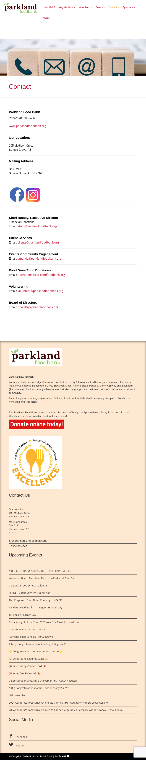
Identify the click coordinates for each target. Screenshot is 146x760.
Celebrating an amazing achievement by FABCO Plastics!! (43, 680)
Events (99, 7)
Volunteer (84, 7)
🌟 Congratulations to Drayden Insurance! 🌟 (36, 651)
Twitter (19, 745)
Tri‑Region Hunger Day (23, 614)
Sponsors (128, 7)
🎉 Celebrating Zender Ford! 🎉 (27, 666)
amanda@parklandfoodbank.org (39, 258)
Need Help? (49, 7)
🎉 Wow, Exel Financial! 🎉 (24, 673)
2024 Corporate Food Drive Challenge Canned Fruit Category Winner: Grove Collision (59, 702)
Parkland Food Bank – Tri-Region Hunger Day (35, 607)
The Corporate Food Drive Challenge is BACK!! (36, 600)
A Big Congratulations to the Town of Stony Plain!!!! (39, 688)
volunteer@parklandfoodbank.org (40, 291)
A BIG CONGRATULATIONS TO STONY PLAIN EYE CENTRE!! (43, 571)
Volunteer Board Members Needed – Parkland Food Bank (43, 578)
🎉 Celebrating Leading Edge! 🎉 (28, 658)
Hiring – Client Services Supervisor (29, 593)
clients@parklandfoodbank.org (38, 242)
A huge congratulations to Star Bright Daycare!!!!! (38, 644)
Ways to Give (66, 7)
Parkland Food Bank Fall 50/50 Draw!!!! (31, 636)
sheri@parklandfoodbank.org (37, 226)
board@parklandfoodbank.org (38, 307)
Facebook (21, 737)
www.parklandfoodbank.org (27, 126)
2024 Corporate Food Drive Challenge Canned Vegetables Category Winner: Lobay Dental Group (66, 710)
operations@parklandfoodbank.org (41, 275)
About (46, 17)
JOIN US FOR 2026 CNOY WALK (27, 629)
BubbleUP (60, 756)
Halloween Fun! (18, 695)
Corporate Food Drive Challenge (28, 585)
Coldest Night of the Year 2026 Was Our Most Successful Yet (45, 622)
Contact (113, 7)
